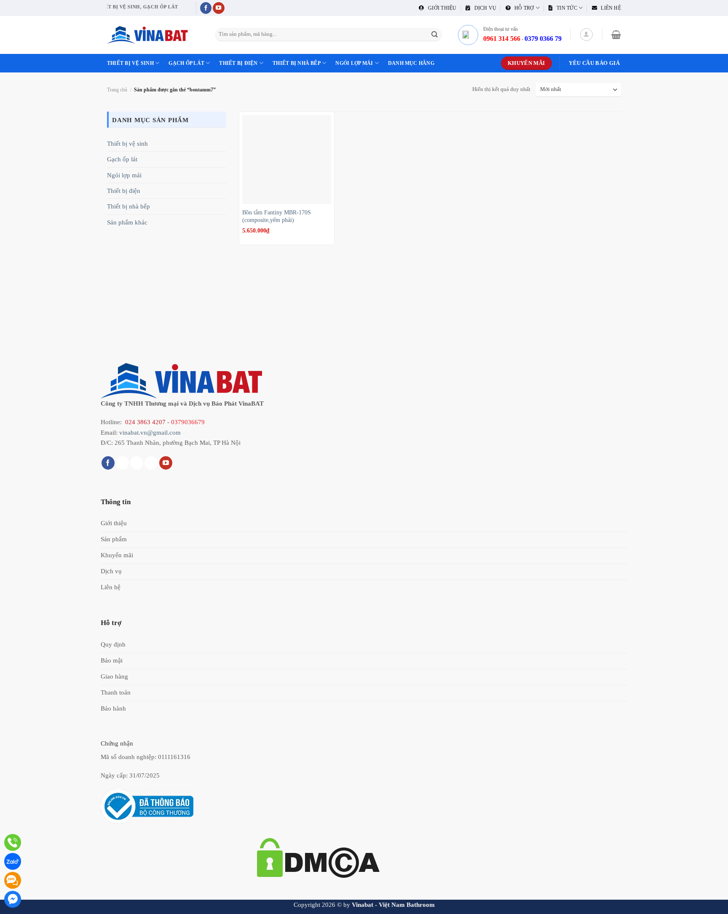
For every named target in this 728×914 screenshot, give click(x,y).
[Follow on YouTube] (219, 8)
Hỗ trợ (522, 8)
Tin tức (565, 8)
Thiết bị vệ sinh (130, 63)
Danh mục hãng (411, 63)
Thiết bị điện (238, 63)
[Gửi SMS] (12, 880)
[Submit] (435, 34)
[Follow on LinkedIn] (151, 463)
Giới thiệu (440, 8)
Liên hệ (609, 8)
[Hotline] (12, 842)
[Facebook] (12, 899)
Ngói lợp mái (354, 63)
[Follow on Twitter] (136, 463)
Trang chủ (117, 90)
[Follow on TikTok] (122, 463)
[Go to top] (711, 902)
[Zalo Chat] (12, 861)
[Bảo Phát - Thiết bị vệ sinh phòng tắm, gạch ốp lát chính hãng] (149, 35)
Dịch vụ (483, 8)
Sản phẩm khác (127, 222)
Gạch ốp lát (186, 63)
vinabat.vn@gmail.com (150, 432)
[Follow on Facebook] (206, 8)
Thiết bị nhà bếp (297, 63)
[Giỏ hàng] (616, 34)
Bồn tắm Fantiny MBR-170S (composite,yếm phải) (276, 216)
